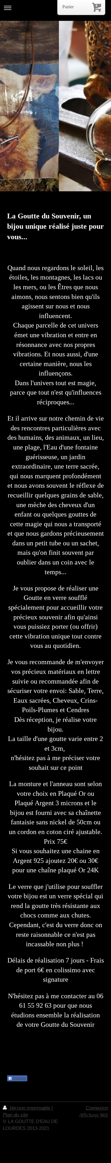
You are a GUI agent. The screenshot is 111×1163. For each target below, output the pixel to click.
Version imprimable (30, 1108)
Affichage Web (93, 1115)
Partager (19, 1078)
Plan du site (15, 1115)
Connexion (97, 1108)
